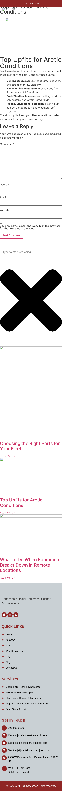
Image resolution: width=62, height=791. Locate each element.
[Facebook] (4, 614)
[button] (56, 14)
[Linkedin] (15, 614)
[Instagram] (10, 614)
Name (4, 184)
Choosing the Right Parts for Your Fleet (30, 446)
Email (4, 197)
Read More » (7, 456)
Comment (7, 144)
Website (5, 210)
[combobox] (31, 252)
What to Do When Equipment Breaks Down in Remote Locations (30, 565)
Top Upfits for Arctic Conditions (21, 502)
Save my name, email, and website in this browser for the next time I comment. (30, 227)
